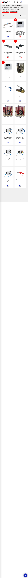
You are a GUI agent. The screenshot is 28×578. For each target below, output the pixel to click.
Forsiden (3, 5)
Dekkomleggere (16, 7)
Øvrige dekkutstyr (13, 11)
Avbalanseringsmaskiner (7, 7)
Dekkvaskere (4, 9)
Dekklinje (22, 7)
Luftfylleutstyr (11, 9)
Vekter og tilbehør (5, 11)
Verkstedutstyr (8, 5)
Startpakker (17, 9)
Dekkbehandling (13, 5)
